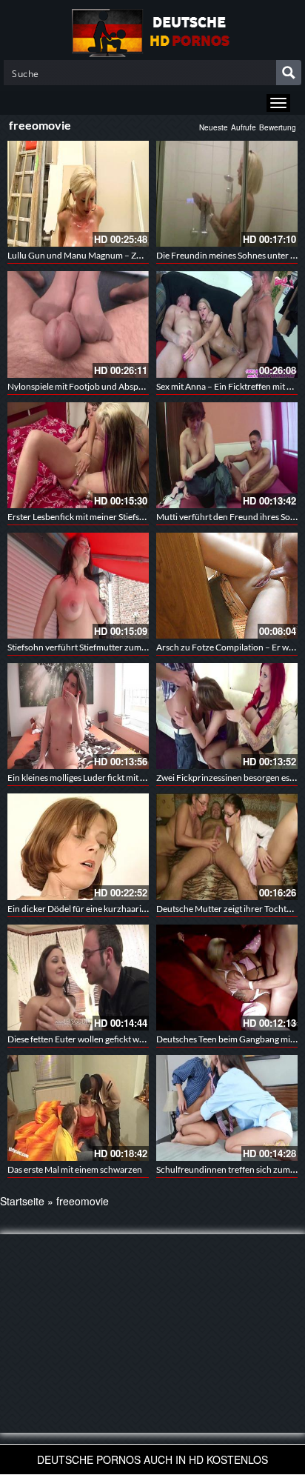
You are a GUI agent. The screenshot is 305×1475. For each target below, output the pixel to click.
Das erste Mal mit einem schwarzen (74, 1169)
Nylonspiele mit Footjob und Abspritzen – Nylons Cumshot (120, 386)
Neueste (213, 127)
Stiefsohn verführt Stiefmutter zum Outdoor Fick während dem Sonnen (144, 647)
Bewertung (277, 127)
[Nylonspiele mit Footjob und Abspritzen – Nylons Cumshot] (78, 324)
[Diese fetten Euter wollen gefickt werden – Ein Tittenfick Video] (78, 977)
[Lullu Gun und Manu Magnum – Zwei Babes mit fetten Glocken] (78, 194)
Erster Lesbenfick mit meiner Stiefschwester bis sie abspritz (119, 516)
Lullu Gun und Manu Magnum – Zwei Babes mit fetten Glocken (127, 255)
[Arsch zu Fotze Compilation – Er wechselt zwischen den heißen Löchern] (227, 586)
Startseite (22, 1200)
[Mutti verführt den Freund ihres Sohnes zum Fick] (227, 455)
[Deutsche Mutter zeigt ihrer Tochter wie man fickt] (227, 846)
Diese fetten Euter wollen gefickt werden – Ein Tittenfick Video (126, 1039)
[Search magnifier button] (288, 72)
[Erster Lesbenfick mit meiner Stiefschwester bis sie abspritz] (78, 455)
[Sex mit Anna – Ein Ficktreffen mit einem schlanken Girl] (227, 324)
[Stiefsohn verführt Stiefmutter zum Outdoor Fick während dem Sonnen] (78, 586)
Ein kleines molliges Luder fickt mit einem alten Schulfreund (120, 777)
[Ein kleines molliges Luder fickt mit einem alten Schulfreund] (78, 716)
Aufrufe (243, 127)
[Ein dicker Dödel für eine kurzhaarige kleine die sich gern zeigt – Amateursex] (78, 846)
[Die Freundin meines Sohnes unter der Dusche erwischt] (227, 194)
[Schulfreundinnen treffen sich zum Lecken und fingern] (227, 1108)
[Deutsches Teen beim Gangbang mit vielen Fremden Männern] (227, 977)
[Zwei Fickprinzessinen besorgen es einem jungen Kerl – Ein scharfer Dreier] (227, 716)
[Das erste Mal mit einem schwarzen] (78, 1108)
